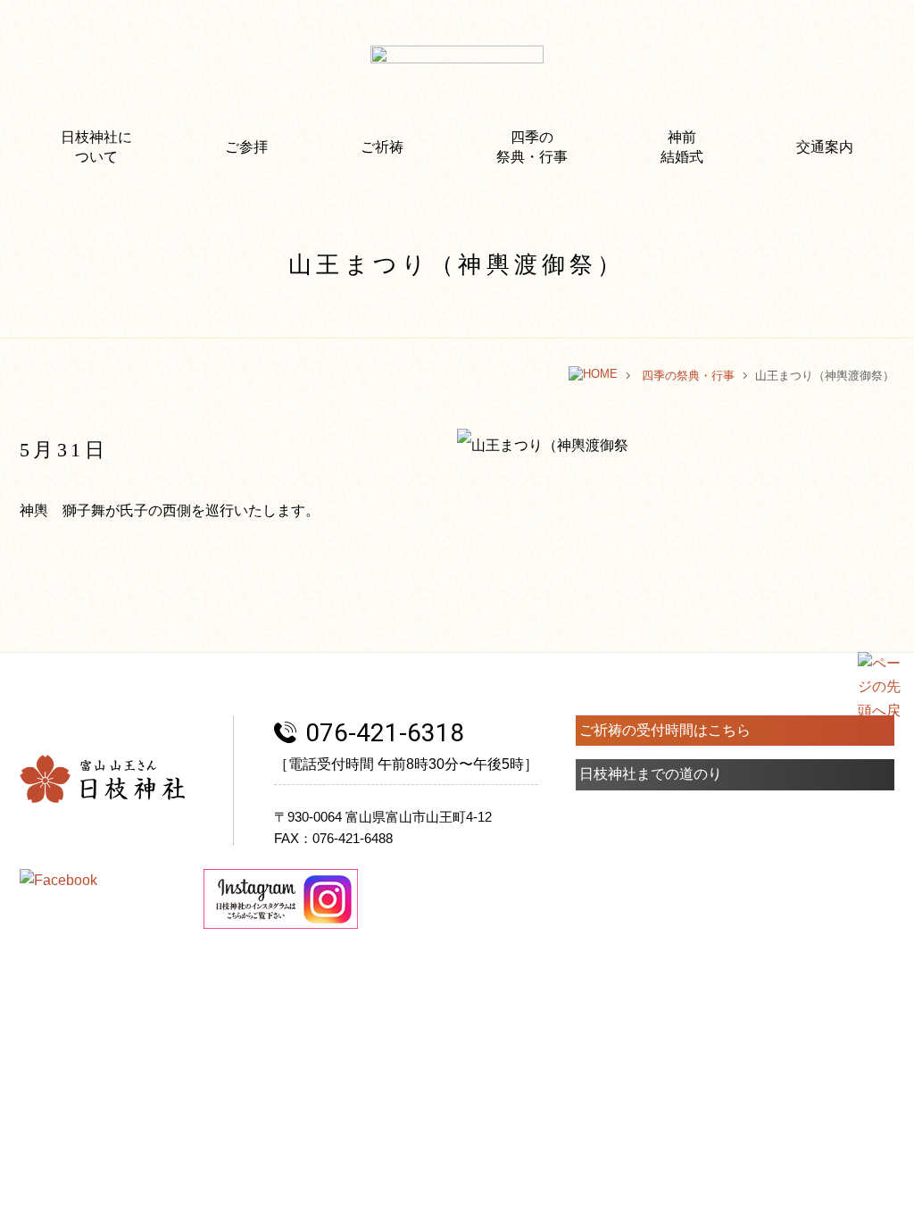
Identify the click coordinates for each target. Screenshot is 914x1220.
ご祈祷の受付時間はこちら (665, 730)
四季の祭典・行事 (532, 147)
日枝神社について (96, 147)
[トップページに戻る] (593, 375)
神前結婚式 (682, 147)
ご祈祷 (382, 147)
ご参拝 (246, 147)
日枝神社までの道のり (650, 773)
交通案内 (824, 147)
